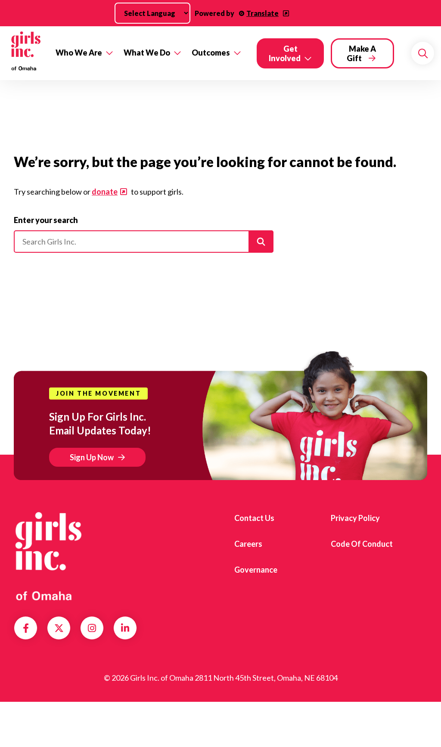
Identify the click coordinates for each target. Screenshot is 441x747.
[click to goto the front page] (49, 556)
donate (105, 191)
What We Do (147, 52)
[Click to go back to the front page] (25, 53)
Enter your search (46, 220)
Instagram (92, 628)
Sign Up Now (92, 457)
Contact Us (254, 518)
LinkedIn (125, 628)
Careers (248, 544)
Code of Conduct (362, 544)
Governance (255, 569)
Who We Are (79, 52)
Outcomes (211, 52)
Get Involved (285, 53)
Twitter (59, 628)
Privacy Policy (355, 518)
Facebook (25, 628)
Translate (262, 13)
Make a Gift (361, 53)
